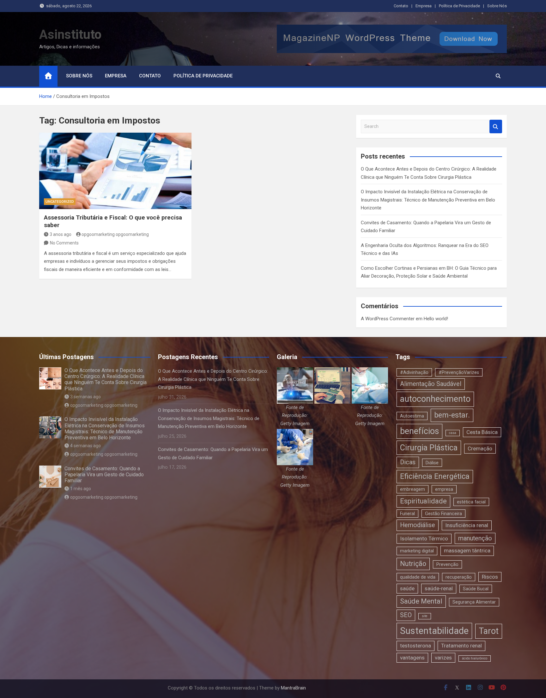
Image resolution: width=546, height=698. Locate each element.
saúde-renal (439, 588)
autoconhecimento (435, 399)
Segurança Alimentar (474, 602)
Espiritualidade (423, 501)
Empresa (424, 5)
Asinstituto (70, 34)
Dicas (408, 462)
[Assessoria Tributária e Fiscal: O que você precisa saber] (115, 171)
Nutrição (413, 564)
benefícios (419, 431)
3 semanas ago (85, 396)
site (425, 616)
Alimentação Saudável (430, 384)
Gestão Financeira (443, 513)
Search (495, 126)
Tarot (489, 631)
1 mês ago (80, 488)
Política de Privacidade (459, 5)
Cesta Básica (482, 432)
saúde (407, 588)
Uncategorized (60, 202)
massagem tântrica (467, 550)
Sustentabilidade (434, 630)
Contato (401, 5)
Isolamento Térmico (424, 538)
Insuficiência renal (466, 525)
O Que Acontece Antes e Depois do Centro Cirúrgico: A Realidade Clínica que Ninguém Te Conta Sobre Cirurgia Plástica (105, 379)
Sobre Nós (497, 5)
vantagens (412, 657)
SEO (406, 615)
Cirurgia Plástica (429, 447)
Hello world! (436, 319)
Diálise (432, 462)
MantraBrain (293, 688)
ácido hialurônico (474, 658)
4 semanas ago (85, 445)
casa (452, 433)
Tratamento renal (461, 645)
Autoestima (412, 415)
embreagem (412, 489)
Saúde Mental (421, 601)
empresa (444, 489)
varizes (443, 657)
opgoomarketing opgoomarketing (115, 234)
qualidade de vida (417, 577)
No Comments (64, 242)
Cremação (480, 448)
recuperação (459, 577)
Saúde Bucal (475, 588)
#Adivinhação (414, 372)
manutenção (475, 538)
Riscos (490, 577)
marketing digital (417, 550)
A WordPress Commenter (388, 319)
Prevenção (447, 564)
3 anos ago (60, 234)
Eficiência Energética (435, 476)
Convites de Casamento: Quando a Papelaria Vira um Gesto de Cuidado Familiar (104, 475)
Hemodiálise (417, 525)
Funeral (407, 513)
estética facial (471, 501)
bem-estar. (452, 415)
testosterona (415, 645)
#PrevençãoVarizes (459, 372)
